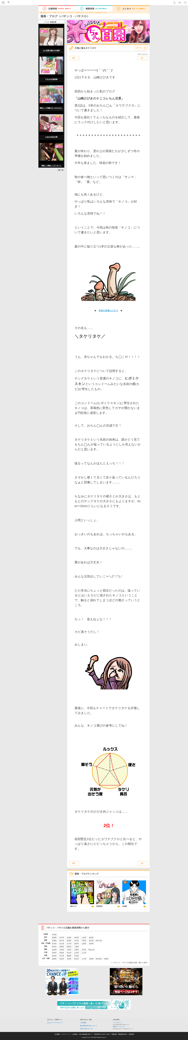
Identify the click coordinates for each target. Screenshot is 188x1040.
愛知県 (69, 947)
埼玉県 (76, 940)
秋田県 (76, 937)
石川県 (69, 943)
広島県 (76, 953)
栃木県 (61, 940)
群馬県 (69, 940)
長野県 (91, 943)
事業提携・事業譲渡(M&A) (119, 1034)
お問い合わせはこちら (86, 1028)
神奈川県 (99, 940)
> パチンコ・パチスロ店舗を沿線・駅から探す (129, 962)
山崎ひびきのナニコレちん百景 (84, 12)
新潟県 (54, 943)
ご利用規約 (83, 1022)
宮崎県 (91, 959)
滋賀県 (54, 950)
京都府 (61, 950)
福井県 (76, 943)
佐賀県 (61, 959)
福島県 (91, 937)
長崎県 (69, 959)
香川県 (61, 956)
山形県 (84, 937)
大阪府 (69, 950)
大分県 (84, 959)
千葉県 (84, 940)
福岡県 (54, 959)
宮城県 (69, 937)
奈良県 (84, 950)
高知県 (76, 956)
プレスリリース (66, 1034)
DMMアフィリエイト (119, 1026)
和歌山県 (91, 950)
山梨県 (84, 943)
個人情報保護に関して (85, 1034)
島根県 (61, 953)
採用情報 (131, 1034)
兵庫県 (76, 950)
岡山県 (69, 953)
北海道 (54, 934)
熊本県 (76, 959)
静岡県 (61, 947)
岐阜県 (54, 947)
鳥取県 (54, 953)
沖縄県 (106, 959)
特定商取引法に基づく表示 (102, 1034)
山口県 (84, 953)
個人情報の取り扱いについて (88, 1025)
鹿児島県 (99, 959)
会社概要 (57, 1034)
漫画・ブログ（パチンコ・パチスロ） (64, 12)
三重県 (76, 947)
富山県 (61, 943)
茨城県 (54, 940)
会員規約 (75, 1034)
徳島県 (54, 956)
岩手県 (61, 937)
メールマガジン (117, 1022)
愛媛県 (69, 956)
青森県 (54, 937)
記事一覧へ (61, 170)
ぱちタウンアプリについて (55, 1022)
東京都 (91, 940)
